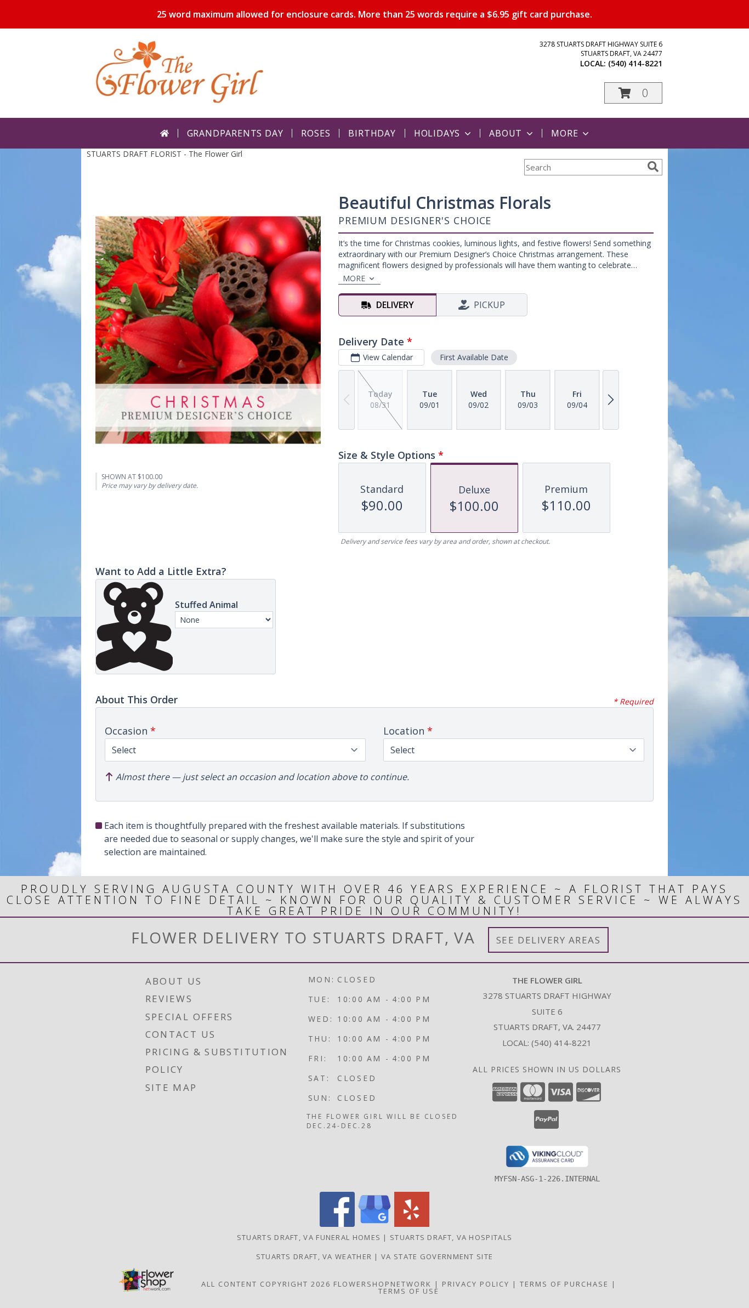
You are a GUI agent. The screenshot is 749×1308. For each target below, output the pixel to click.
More (564, 133)
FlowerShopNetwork (382, 1284)
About (505, 133)
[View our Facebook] (337, 1224)
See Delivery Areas (548, 940)
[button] (633, 93)
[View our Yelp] (411, 1224)
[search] (653, 167)
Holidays (437, 133)
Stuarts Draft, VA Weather (314, 1256)
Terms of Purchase (564, 1284)
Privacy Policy (475, 1284)
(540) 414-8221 (635, 63)
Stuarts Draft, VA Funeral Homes (309, 1237)
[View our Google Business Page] (374, 1224)
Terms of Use (408, 1291)
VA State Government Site (437, 1256)
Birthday (371, 133)
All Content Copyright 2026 (266, 1284)
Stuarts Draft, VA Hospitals (451, 1237)
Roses (315, 133)
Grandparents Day (235, 133)
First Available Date (474, 357)
